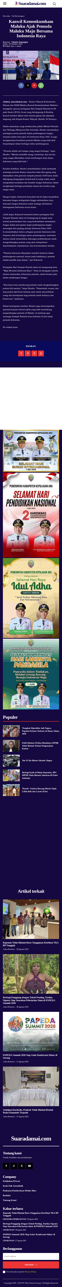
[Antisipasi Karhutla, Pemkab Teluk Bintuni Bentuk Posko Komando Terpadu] (31, 1086)
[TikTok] (14, 1166)
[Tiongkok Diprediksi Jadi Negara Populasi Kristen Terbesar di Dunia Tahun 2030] (11, 731)
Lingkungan (8, 1230)
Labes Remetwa (9, 949)
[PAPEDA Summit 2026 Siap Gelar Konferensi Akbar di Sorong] (31, 1031)
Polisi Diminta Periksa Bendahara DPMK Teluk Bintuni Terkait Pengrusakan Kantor (40, 746)
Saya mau (29, 1265)
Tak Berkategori (18, 16)
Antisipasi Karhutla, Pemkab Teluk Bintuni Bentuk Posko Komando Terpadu (28, 1111)
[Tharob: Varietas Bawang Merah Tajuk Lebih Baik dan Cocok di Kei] (11, 790)
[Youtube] (29, 1166)
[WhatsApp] (41, 85)
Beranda (6, 16)
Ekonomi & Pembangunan (14, 1219)
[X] (28, 85)
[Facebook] (21, 85)
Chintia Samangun (19, 42)
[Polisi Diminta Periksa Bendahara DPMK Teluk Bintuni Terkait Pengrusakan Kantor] (11, 746)
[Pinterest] (34, 85)
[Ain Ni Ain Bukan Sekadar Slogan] (11, 761)
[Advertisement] (31, 398)
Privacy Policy (30, 1272)
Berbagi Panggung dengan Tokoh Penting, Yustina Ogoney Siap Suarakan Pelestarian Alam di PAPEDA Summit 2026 (29, 1000)
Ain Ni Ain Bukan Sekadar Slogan (37, 760)
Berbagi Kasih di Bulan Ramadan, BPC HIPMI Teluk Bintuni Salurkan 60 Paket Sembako (40, 775)
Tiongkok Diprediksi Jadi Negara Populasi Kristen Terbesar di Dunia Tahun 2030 (40, 731)
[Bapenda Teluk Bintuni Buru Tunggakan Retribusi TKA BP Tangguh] (31, 919)
